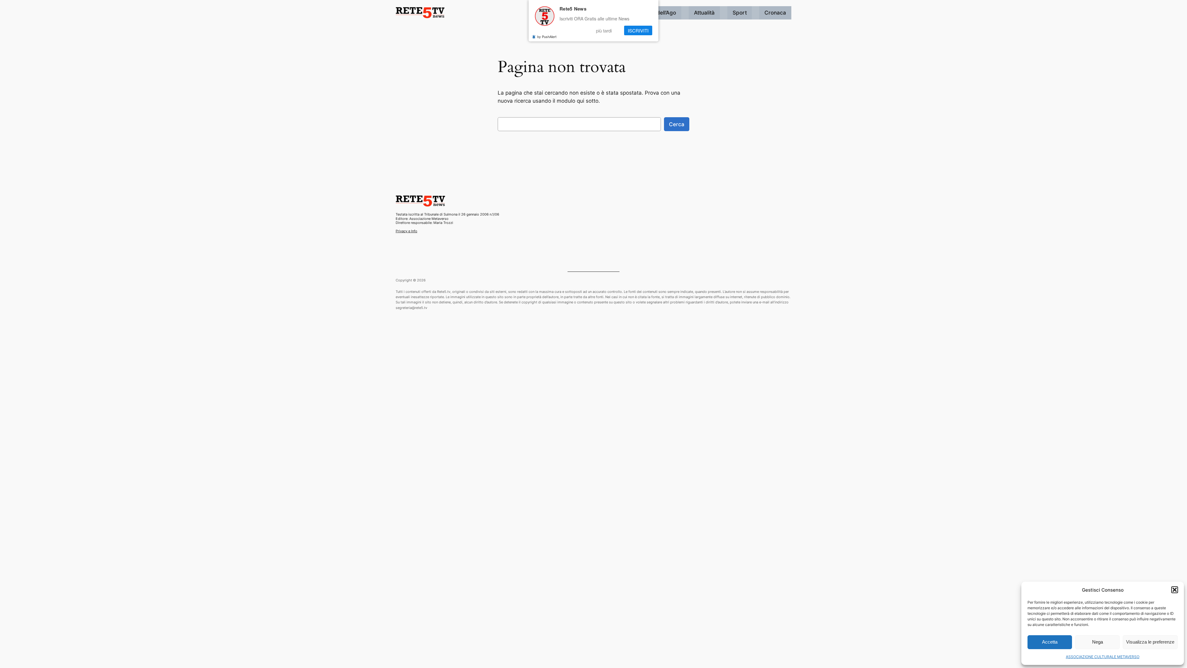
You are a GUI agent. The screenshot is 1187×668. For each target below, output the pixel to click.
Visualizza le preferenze (1150, 641)
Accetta (1049, 641)
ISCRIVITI (638, 30)
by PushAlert (546, 36)
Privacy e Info (406, 231)
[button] (1175, 590)
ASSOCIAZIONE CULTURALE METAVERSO (1102, 656)
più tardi (604, 30)
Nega (1097, 641)
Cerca (676, 124)
